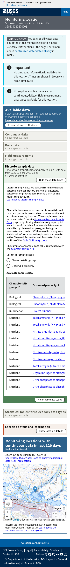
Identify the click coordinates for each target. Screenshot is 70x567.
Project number (42, 311)
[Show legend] (64, 508)
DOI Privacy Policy (13, 550)
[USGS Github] (54, 555)
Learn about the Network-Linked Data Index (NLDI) (30, 529)
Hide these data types (51, 179)
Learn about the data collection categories (29, 120)
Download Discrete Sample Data (35, 221)
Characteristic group (24, 260)
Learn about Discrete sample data (25, 199)
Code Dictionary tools (35, 240)
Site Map (55, 550)
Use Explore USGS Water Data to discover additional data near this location (34, 459)
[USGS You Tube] (61, 555)
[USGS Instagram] (65, 555)
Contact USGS (11, 554)
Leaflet (16, 519)
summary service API (22, 248)
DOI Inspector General (54, 559)
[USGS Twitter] (46, 555)
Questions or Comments (35, 542)
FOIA (39, 563)
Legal (28, 550)
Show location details (51, 430)
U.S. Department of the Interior (21, 559)
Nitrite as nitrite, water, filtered (51, 352)
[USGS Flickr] (58, 555)
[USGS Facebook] (50, 555)
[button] (35, 489)
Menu (65, 11)
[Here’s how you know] (35, 4)
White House (11, 563)
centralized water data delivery (33, 51)
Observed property (23, 266)
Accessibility (41, 550)
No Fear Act (27, 563)
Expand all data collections (23, 125)
